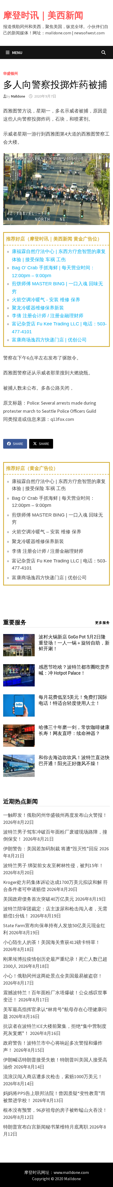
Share (18, 443)
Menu (16, 52)
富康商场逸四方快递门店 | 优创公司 (49, 339)
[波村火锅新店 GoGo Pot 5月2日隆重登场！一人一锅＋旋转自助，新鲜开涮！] (19, 638)
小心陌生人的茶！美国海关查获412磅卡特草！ (51, 942)
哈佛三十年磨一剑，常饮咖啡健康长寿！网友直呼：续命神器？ (74, 730)
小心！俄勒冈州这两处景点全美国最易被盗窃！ (52, 976)
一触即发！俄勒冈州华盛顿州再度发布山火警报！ (55, 815)
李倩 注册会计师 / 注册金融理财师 (47, 315)
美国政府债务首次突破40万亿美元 (38, 899)
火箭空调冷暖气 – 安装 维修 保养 (46, 531)
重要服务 (14, 622)
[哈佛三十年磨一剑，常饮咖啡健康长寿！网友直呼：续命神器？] (19, 728)
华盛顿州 (10, 73)
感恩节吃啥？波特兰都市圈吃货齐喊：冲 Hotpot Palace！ (74, 670)
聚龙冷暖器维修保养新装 (38, 307)
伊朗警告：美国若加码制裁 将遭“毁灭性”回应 (50, 849)
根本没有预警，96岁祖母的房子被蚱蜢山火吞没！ (55, 1110)
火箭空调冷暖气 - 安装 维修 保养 (46, 299)
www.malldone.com (71, 1172)
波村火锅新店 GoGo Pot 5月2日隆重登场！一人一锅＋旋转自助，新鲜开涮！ (74, 643)
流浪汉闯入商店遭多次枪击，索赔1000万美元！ (52, 1076)
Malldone (18, 96)
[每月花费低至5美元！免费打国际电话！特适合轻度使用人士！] (19, 698)
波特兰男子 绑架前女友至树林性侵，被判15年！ (53, 865)
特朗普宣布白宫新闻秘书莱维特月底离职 (45, 1127)
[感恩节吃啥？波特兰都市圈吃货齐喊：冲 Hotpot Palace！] (19, 668)
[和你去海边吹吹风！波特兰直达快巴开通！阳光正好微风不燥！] (19, 758)
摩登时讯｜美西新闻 (43, 15)
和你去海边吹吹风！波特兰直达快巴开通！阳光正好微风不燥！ (74, 760)
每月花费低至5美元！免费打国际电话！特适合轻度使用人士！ (73, 700)
